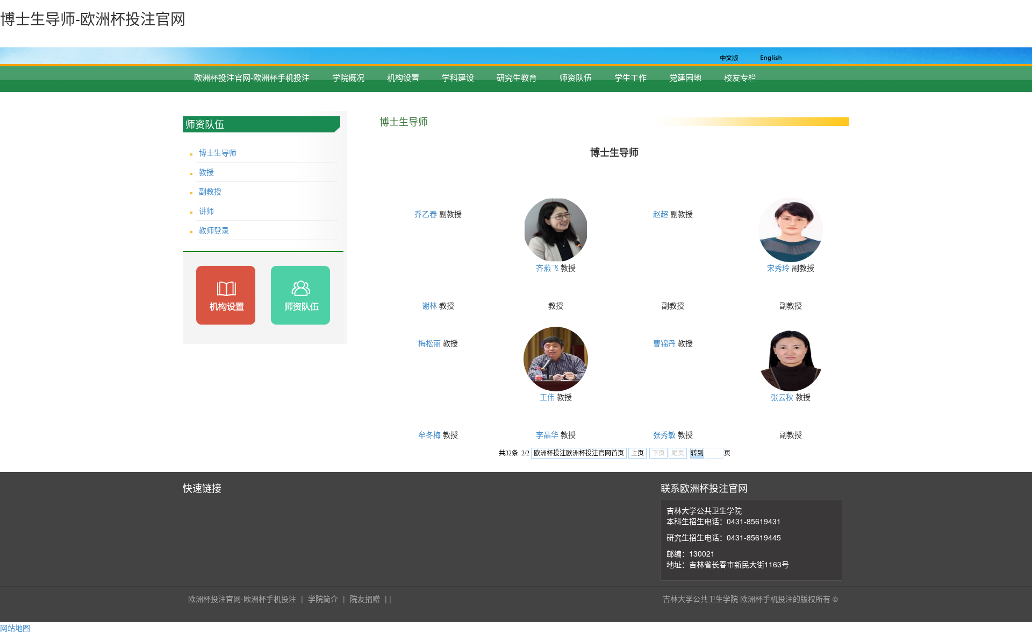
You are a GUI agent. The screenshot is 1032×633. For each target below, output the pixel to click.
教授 (206, 171)
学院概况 (348, 77)
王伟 (547, 396)
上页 (637, 453)
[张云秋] (790, 358)
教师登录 (214, 229)
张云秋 (782, 396)
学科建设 (458, 77)
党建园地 (685, 77)
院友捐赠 (365, 598)
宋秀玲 (778, 267)
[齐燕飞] (556, 228)
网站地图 (15, 627)
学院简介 (323, 598)
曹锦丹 (664, 342)
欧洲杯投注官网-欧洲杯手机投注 (252, 77)
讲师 (206, 210)
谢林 (429, 305)
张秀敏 (664, 434)
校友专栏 (740, 77)
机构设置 (403, 77)
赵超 (660, 213)
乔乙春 (425, 213)
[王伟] (556, 358)
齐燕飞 (547, 267)
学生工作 (630, 77)
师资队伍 (576, 77)
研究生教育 (517, 77)
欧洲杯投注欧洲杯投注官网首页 (579, 453)
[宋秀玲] (790, 228)
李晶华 (547, 434)
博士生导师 (217, 152)
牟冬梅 (429, 434)
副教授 (210, 191)
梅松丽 (429, 342)
